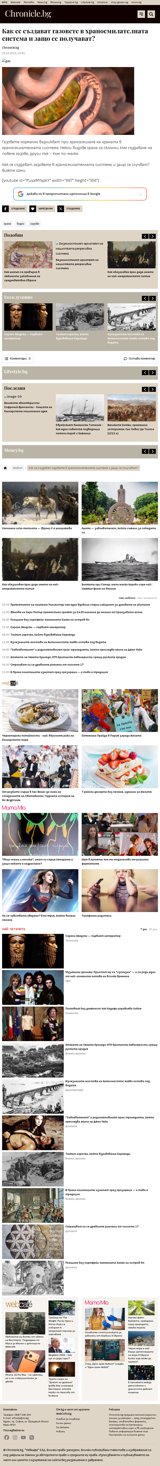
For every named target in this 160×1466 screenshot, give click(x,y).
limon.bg (136, 2)
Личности (71, 940)
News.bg (42, 2)
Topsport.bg (71, 2)
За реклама (62, 1427)
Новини (60, 1431)
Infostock (102, 2)
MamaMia (29, 2)
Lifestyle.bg (87, 2)
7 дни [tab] (143, 929)
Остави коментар (142, 359)
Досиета (71, 1126)
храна (7, 223)
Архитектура (74, 1090)
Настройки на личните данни (127, 1434)
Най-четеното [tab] (147, 598)
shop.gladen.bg (119, 2)
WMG (4, 2)
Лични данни (63, 1423)
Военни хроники (75, 1053)
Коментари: (20, 359)
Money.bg (55, 2)
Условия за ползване (68, 1419)
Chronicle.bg (10, 48)
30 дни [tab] (153, 929)
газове (34, 223)
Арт (68, 981)
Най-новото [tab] (127, 598)
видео (20, 223)
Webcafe (15, 2)
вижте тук (141, 1431)
